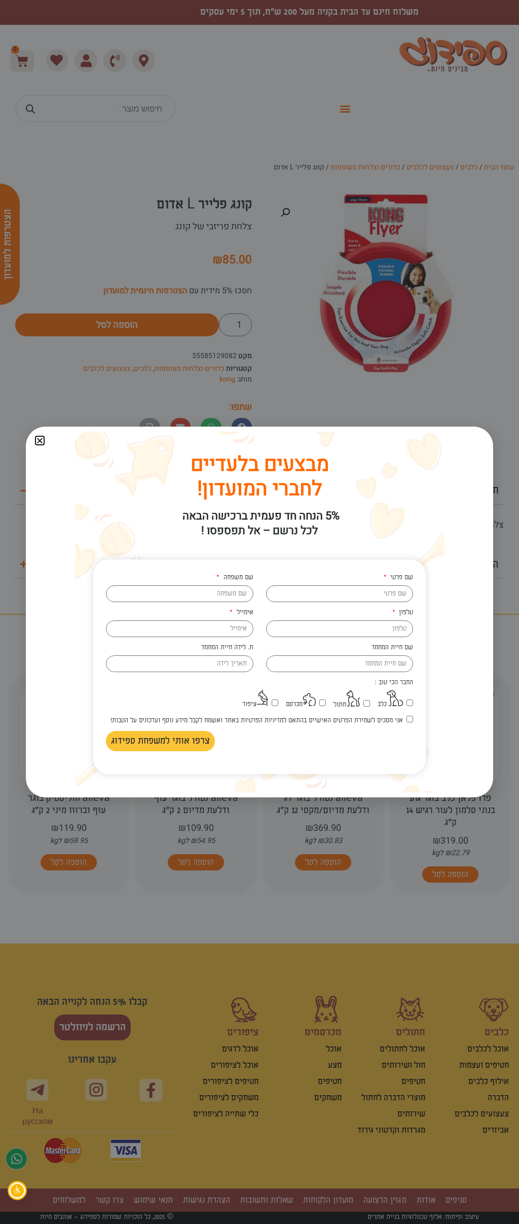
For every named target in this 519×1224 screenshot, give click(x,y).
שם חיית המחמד (392, 647)
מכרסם (294, 704)
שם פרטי (400, 577)
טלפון (405, 612)
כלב (382, 704)
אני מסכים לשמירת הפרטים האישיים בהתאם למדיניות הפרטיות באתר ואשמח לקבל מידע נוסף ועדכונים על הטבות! (256, 720)
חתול (339, 705)
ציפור (249, 704)
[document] (259, 612)
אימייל (244, 612)
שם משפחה (237, 577)
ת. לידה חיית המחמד (227, 647)
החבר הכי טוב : (394, 682)
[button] (40, 440)
